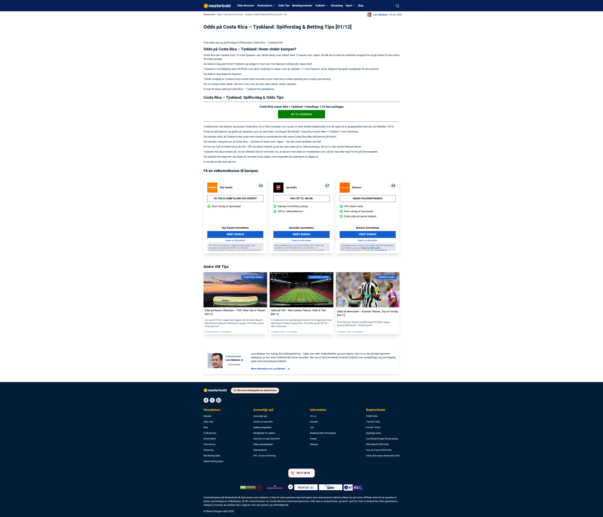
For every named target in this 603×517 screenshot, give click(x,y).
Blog (360, 6)
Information (318, 410)
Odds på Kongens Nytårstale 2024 (382, 455)
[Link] (235, 289)
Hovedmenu (212, 410)
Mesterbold (209, 14)
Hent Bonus (235, 234)
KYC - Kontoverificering (264, 455)
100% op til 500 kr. (301, 198)
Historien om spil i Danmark (266, 438)
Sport (349, 6)
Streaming (337, 6)
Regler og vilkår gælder (235, 240)
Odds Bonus (209, 444)
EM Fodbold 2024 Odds (377, 444)
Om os (313, 416)
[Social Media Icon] (206, 400)
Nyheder (208, 416)
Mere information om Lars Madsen (268, 368)
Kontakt (314, 421)
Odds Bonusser (245, 6)
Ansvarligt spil (263, 410)
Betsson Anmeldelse (367, 228)
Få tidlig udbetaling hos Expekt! (235, 198)
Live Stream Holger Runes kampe (382, 438)
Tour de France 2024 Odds (379, 450)
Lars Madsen (380, 15)
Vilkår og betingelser (263, 444)
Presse (313, 438)
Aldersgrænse (260, 450)
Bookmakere (265, 6)
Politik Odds (372, 416)
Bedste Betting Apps (213, 461)
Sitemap (314, 444)
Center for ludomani (263, 421)
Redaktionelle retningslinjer (323, 433)
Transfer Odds (373, 421)
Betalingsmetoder (302, 6)
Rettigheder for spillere (264, 433)
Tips (219, 14)
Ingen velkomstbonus (367, 198)
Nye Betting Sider (212, 455)
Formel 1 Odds (373, 427)
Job (312, 427)
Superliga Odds (373, 433)
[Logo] (217, 391)
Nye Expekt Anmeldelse (235, 228)
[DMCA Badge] (248, 487)
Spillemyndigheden (262, 427)
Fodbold (320, 6)
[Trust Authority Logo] (275, 487)
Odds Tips (284, 6)
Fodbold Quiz (210, 433)
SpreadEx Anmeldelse (301, 228)
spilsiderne (268, 89)
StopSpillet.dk (381, 250)
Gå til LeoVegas (301, 114)
